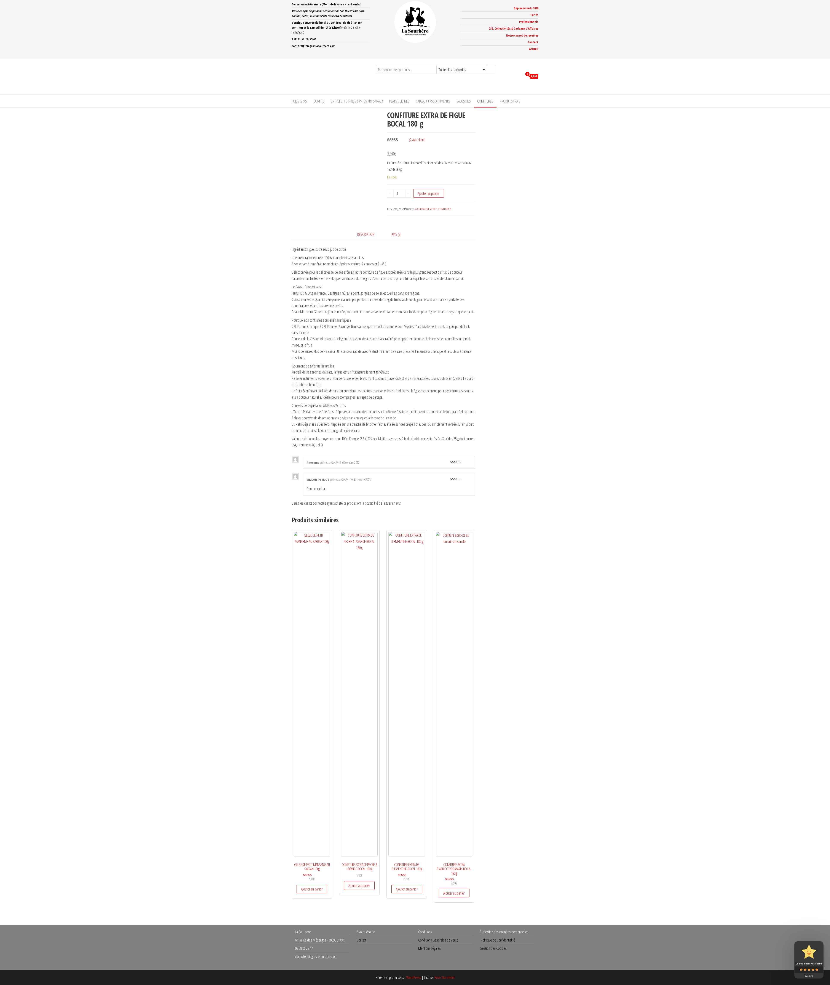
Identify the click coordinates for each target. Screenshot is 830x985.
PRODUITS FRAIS (510, 101)
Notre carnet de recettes (522, 35)
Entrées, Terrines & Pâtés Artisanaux (357, 101)
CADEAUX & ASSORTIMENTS (433, 101)
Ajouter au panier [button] (312, 889)
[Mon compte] (518, 76)
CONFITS (318, 101)
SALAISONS (463, 101)
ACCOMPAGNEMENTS (426, 209)
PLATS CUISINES (399, 101)
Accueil (533, 49)
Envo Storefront (445, 977)
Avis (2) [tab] (396, 234)
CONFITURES (485, 101)
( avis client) (417, 139)
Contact (533, 42)
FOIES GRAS (299, 101)
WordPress (413, 977)
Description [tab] (365, 234)
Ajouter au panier (428, 193)
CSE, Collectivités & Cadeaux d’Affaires (513, 28)
